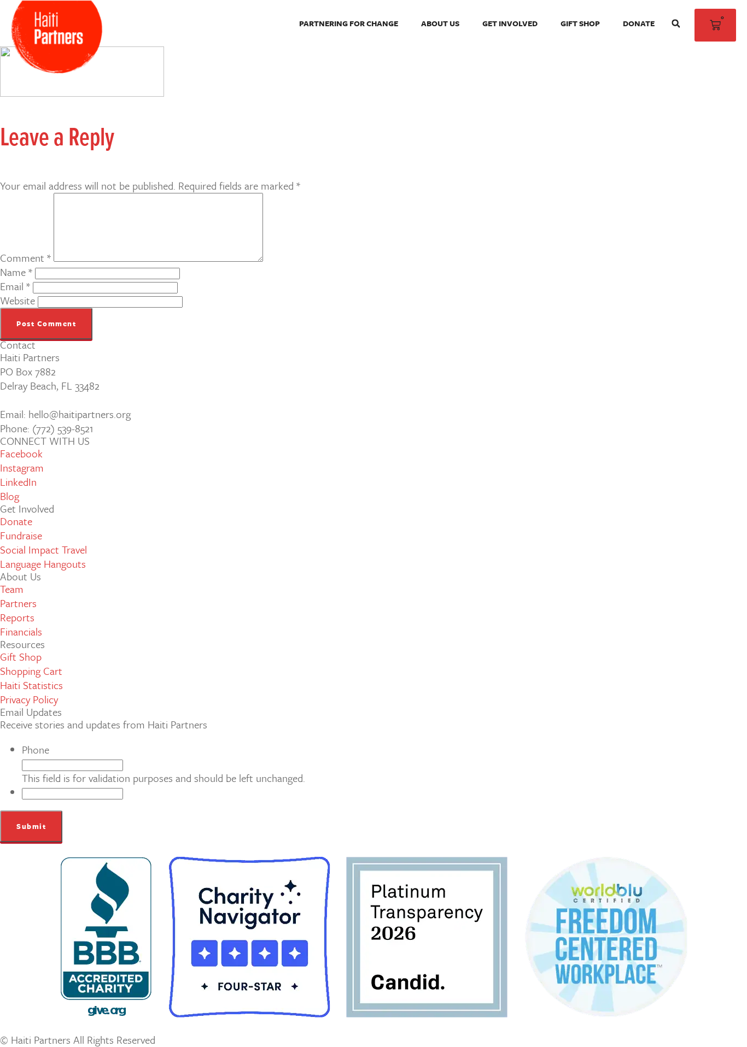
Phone (35, 749)
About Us (440, 23)
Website (17, 300)
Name (16, 271)
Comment (25, 257)
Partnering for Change (348, 23)
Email (15, 286)
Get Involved (510, 23)
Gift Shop (580, 23)
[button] (676, 23)
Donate (639, 23)
